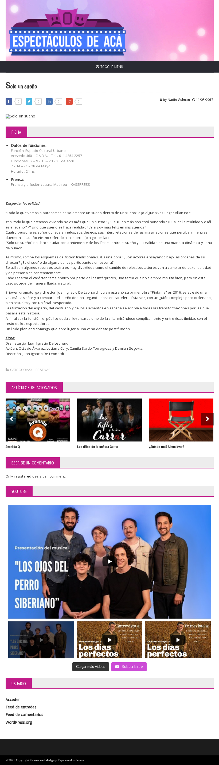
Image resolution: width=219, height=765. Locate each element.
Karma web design (42, 760)
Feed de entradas (21, 706)
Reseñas (43, 369)
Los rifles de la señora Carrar (97, 447)
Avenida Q (13, 447)
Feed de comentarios (25, 714)
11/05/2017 (204, 99)
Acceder (13, 699)
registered (23, 476)
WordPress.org (19, 722)
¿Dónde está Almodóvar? (167, 447)
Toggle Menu (111, 66)
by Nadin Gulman (176, 99)
